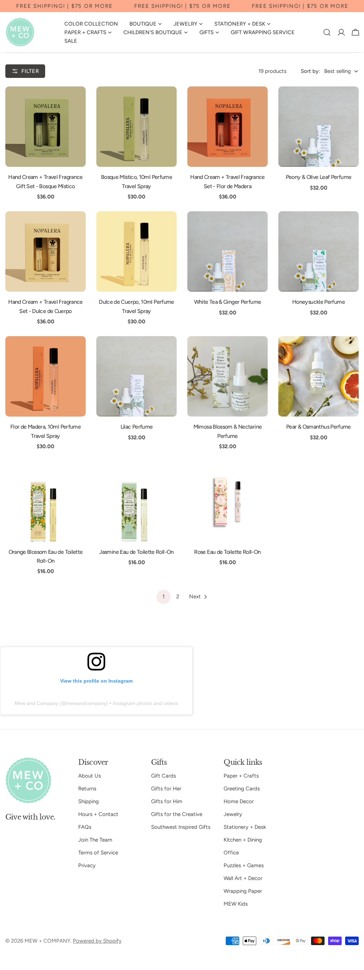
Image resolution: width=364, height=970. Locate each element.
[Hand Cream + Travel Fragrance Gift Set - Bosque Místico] (45, 126)
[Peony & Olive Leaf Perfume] (318, 126)
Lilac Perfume (137, 426)
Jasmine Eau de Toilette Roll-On (136, 551)
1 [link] (163, 596)
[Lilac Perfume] (136, 376)
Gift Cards (163, 776)
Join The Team (95, 840)
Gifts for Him (166, 801)
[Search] (327, 32)
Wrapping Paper (243, 891)
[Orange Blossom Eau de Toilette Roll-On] (45, 501)
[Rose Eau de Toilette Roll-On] (227, 501)
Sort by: (310, 71)
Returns (87, 788)
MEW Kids (236, 904)
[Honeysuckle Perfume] (318, 251)
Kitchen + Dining (243, 840)
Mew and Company (36, 703)
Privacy (87, 865)
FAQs (84, 827)
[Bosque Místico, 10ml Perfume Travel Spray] (136, 126)
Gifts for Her (166, 788)
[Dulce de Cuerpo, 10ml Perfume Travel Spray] (136, 251)
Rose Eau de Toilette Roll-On (227, 551)
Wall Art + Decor (243, 878)
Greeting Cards (242, 788)
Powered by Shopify (97, 941)
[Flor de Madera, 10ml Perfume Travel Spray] (45, 376)
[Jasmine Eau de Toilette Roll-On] (136, 501)
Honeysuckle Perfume (318, 301)
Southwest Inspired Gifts (180, 827)
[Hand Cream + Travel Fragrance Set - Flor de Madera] (227, 126)
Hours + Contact (98, 814)
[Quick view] (75, 102)
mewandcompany (86, 703)
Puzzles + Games (244, 865)
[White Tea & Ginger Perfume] (227, 251)
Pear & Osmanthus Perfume (318, 426)
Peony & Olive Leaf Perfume (318, 177)
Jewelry (233, 814)
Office (231, 852)
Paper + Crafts (241, 776)
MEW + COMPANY (47, 941)
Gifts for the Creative (176, 814)
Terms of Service (98, 852)
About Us (89, 776)
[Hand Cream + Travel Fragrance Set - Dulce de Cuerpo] (45, 251)
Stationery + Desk (245, 827)
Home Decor (239, 801)
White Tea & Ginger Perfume (227, 301)
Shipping (88, 801)
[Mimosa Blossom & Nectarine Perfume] (227, 376)
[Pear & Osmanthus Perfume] (318, 376)
